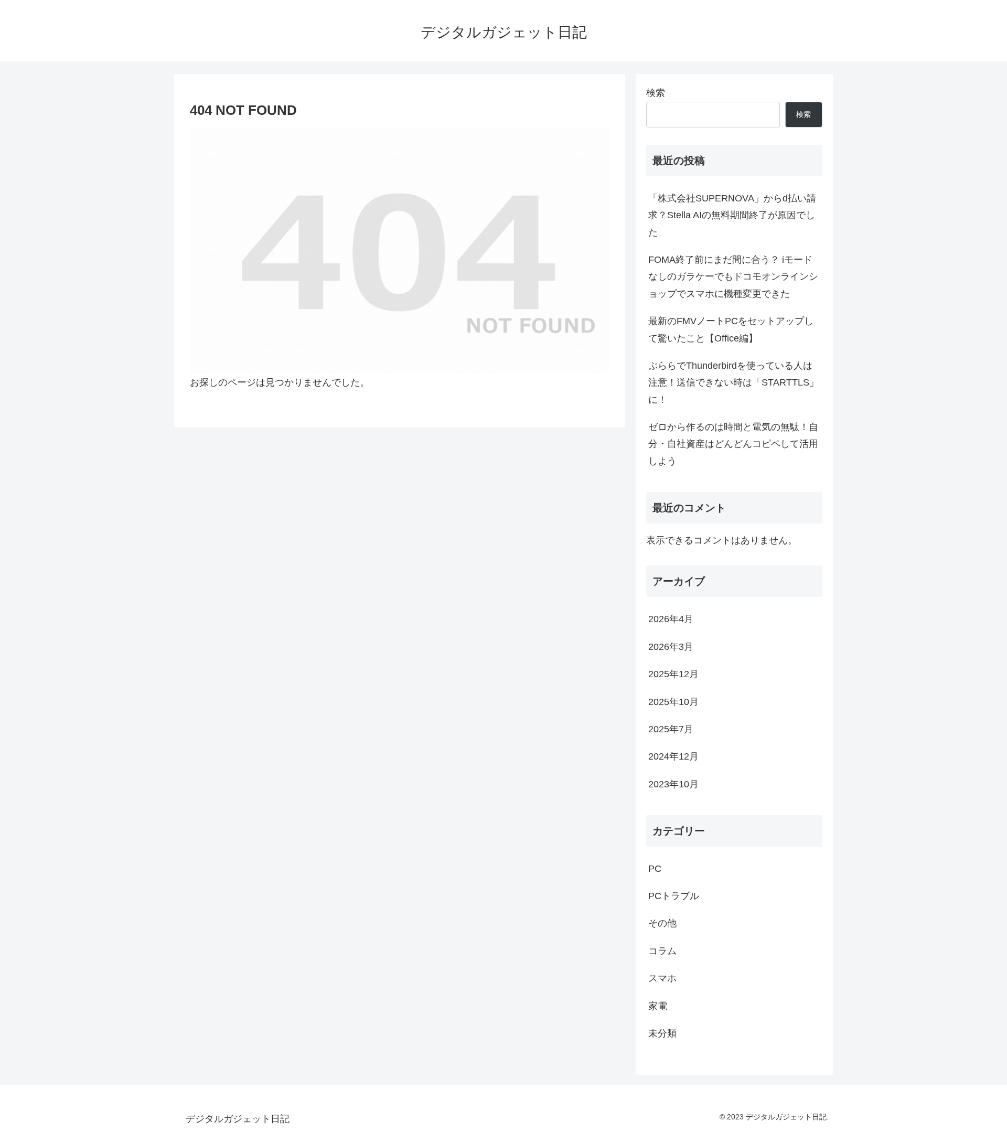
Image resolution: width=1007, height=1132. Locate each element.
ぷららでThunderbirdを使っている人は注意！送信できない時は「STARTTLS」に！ (733, 382)
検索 (655, 93)
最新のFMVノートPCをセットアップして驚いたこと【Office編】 (730, 329)
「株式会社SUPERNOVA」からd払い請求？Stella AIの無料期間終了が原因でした (732, 215)
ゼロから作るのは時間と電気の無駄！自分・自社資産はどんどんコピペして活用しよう (733, 444)
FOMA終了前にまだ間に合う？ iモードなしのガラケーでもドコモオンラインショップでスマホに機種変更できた (733, 276)
